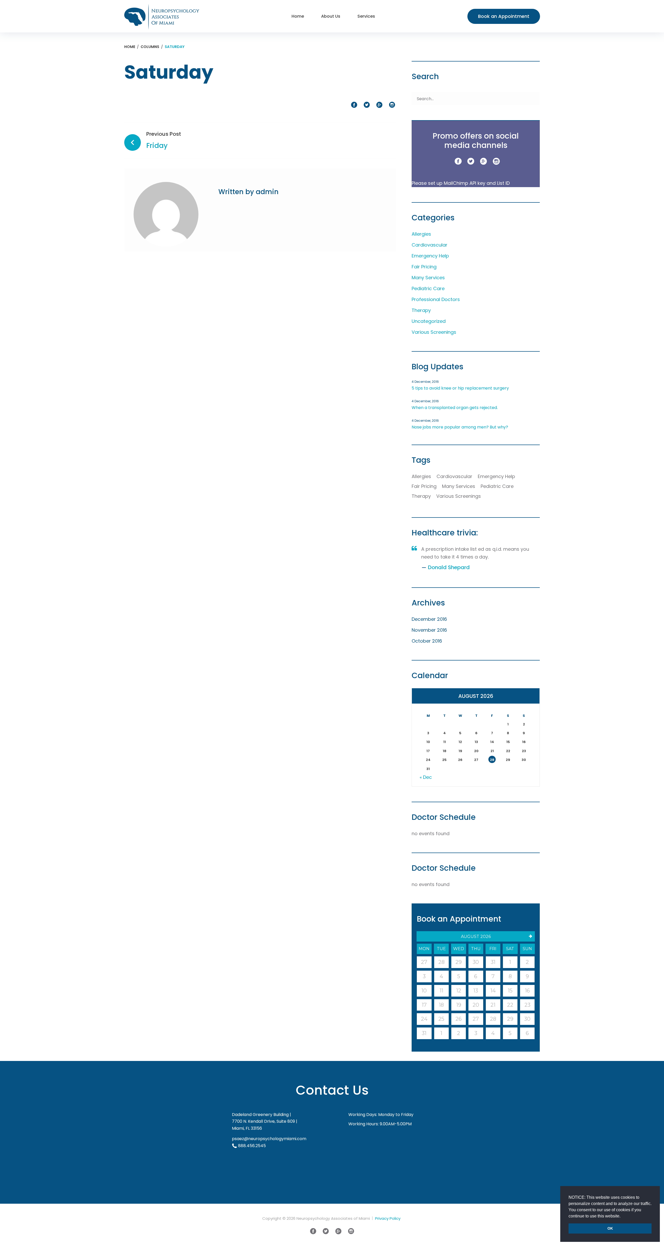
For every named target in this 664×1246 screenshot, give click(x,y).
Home (298, 16)
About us (330, 16)
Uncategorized (429, 321)
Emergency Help (430, 256)
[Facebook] (458, 161)
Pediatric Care (428, 288)
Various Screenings (434, 332)
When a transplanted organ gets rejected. (455, 407)
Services (366, 16)
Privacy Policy (387, 1218)
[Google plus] (483, 161)
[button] (622, 1216)
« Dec (426, 777)
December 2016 (429, 619)
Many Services (428, 277)
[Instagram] (496, 161)
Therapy (421, 310)
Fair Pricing (424, 266)
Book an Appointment (503, 16)
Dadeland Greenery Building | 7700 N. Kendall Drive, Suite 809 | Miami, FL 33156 (264, 1121)
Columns (150, 46)
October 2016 (427, 641)
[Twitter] (470, 161)
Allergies (421, 234)
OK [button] (610, 1228)
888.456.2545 (252, 1146)
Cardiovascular (429, 245)
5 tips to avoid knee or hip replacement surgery (460, 388)
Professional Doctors (436, 299)
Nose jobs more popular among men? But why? (460, 427)
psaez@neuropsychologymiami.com (269, 1139)
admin (267, 191)
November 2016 (429, 630)
